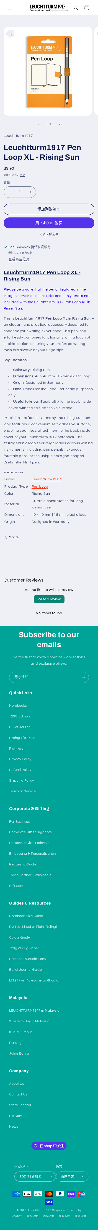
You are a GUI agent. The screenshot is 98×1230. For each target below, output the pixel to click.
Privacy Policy (20, 759)
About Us (16, 1083)
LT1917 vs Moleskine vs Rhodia (33, 980)
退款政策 (32, 1216)
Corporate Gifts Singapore (30, 832)
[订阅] (83, 677)
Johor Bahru (19, 1053)
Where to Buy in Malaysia (29, 1021)
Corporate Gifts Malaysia (29, 843)
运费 (22, 175)
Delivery (15, 1116)
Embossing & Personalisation (32, 853)
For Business (19, 821)
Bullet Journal (20, 727)
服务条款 (64, 1216)
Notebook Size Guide (26, 916)
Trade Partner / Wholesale (30, 875)
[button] (9, 8)
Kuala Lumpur (20, 1032)
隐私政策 (48, 1216)
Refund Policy (20, 770)
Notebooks (18, 705)
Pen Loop (40, 486)
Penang (15, 1043)
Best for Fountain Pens (27, 959)
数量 (7, 182)
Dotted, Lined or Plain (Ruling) (33, 926)
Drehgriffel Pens (22, 738)
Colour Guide (19, 937)
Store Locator (20, 1105)
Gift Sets (16, 886)
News (13, 1126)
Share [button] (14, 537)
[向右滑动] (59, 124)
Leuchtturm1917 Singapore (47, 1210)
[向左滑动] (39, 124)
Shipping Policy (21, 780)
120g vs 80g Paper (24, 948)
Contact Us (18, 1094)
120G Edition (19, 716)
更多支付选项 (49, 234)
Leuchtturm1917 (46, 479)
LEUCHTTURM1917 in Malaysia (34, 1010)
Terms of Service (22, 791)
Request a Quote (22, 864)
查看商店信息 (19, 259)
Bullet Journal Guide (25, 969)
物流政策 (80, 1216)
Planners (16, 748)
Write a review (49, 599)
